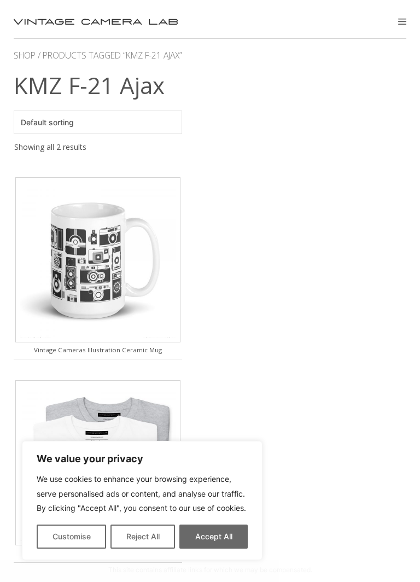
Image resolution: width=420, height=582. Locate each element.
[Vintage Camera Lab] (96, 21)
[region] (142, 500)
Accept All (213, 536)
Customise (71, 536)
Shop (25, 55)
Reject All (143, 536)
